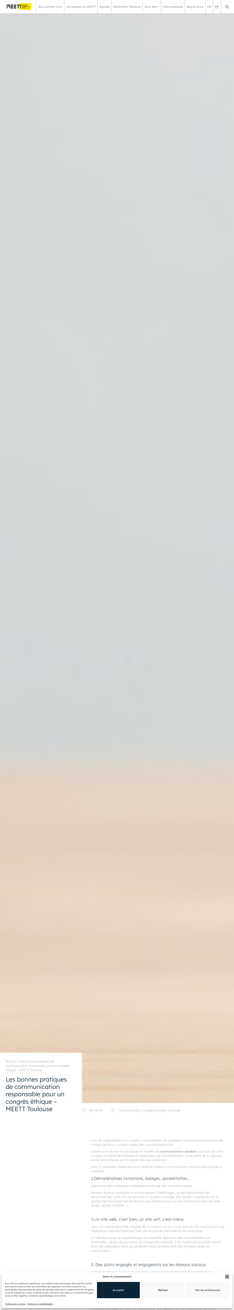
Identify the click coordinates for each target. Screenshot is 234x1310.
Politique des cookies (15, 1304)
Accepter (118, 1290)
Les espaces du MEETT (81, 6)
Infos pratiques (173, 6)
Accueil (11, 1061)
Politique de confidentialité (40, 1304)
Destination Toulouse (127, 6)
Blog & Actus (195, 6)
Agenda (104, 6)
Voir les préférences (207, 1290)
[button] (227, 1276)
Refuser (163, 1290)
